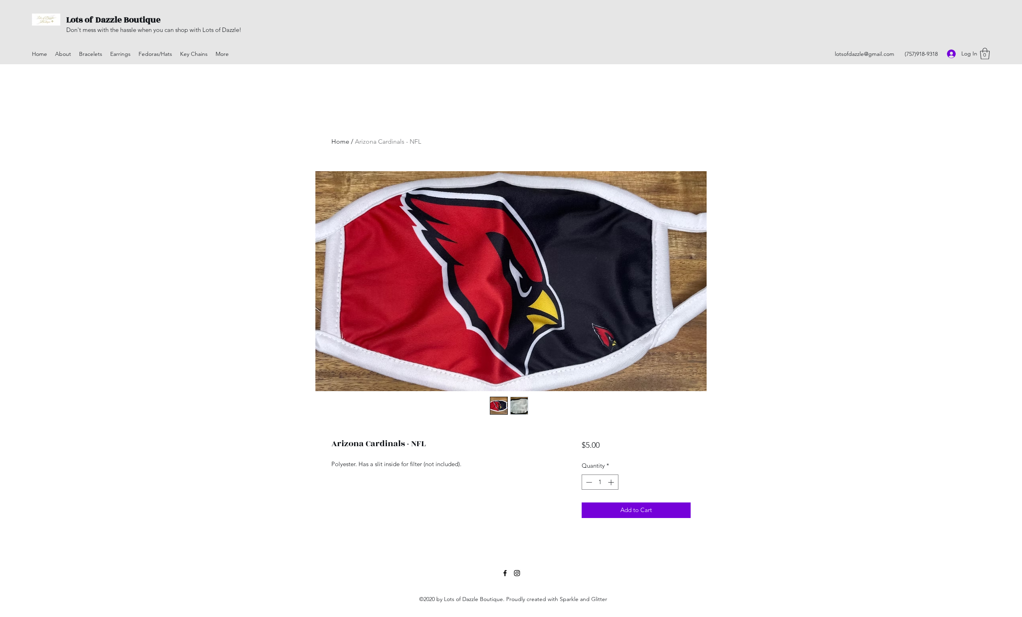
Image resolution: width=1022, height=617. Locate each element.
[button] (985, 53)
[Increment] (611, 482)
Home (340, 141)
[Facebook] (505, 573)
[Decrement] (588, 482)
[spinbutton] (599, 482)
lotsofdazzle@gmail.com (864, 53)
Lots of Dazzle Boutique (113, 20)
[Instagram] (517, 573)
